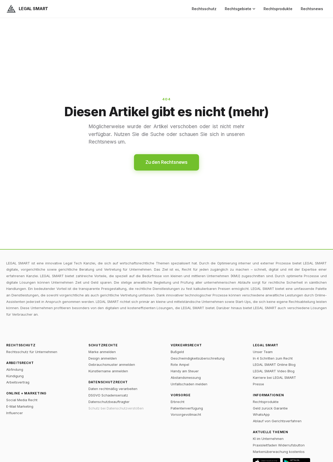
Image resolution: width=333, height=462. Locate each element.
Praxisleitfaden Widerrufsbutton (279, 445)
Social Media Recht (21, 400)
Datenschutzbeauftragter (109, 402)
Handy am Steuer (185, 371)
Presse (258, 384)
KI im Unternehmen (268, 439)
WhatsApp (261, 414)
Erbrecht (177, 402)
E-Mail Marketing (19, 406)
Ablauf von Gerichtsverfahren (277, 421)
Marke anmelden (102, 352)
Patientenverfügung (187, 408)
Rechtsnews (312, 8)
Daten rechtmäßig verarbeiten (112, 389)
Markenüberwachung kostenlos (279, 452)
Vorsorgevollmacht (186, 414)
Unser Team (263, 352)
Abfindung (14, 369)
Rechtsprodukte (278, 8)
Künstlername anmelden (108, 371)
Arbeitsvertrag (17, 382)
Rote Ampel (180, 364)
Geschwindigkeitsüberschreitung (198, 358)
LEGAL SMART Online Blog (274, 364)
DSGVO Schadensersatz (108, 395)
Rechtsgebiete (238, 8)
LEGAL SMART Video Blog (273, 371)
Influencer (14, 413)
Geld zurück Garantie (270, 408)
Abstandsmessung (186, 377)
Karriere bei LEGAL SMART (274, 377)
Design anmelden (102, 358)
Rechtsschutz (204, 8)
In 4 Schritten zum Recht (273, 358)
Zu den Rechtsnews (166, 162)
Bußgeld (177, 352)
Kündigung (15, 376)
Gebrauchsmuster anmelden (111, 364)
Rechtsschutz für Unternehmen (31, 352)
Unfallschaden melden (189, 384)
